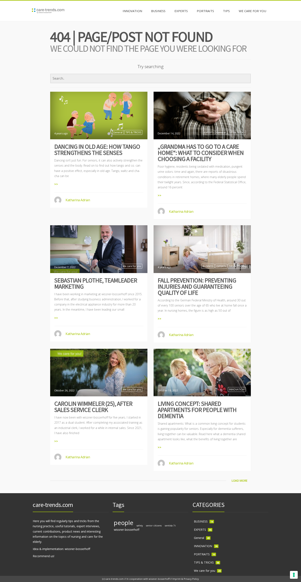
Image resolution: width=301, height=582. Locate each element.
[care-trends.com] (48, 11)
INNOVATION (236, 389)
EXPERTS (209, 132)
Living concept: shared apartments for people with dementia (197, 410)
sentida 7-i (170, 525)
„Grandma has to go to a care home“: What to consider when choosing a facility (201, 153)
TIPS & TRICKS (133, 132)
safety (140, 525)
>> (56, 184)
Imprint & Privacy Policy (185, 578)
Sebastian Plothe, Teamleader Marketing (95, 283)
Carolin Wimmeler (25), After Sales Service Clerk (93, 407)
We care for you (132, 266)
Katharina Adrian (78, 200)
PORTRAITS (202, 554)
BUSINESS (208, 266)
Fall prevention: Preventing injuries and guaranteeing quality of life (197, 286)
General (117, 132)
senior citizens (154, 525)
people (123, 523)
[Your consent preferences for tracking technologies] (294, 575)
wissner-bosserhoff (126, 530)
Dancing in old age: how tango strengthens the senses (97, 150)
